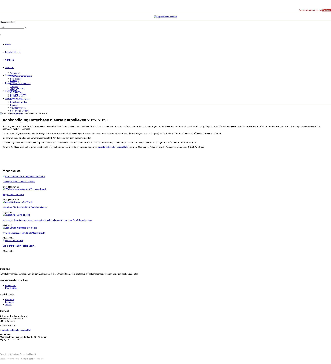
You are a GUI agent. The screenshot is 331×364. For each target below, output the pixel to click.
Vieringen (9, 60)
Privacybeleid (13, 359)
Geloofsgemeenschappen (21, 76)
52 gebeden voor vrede (13, 194)
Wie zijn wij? (15, 73)
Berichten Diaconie (18, 94)
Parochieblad (15, 79)
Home (8, 44)
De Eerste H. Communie (20, 83)
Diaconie (9, 83)
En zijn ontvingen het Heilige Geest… (19, 246)
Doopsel (13, 81)
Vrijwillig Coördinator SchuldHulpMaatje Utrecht (24, 233)
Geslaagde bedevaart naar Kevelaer (19, 181)
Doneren (13, 105)
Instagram (9, 302)
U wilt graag (10, 91)
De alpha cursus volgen (20, 99)
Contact (8, 98)
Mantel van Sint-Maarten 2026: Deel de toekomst (25, 207)
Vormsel (14, 86)
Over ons (9, 67)
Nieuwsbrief (10, 285)
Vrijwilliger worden (18, 108)
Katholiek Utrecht (13, 52)
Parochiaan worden (18, 102)
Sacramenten (11, 75)
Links (2, 359)
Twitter (8, 304)
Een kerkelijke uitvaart (19, 111)
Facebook (9, 299)
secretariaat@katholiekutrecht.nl (112, 147)
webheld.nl (39, 359)
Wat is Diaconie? (17, 88)
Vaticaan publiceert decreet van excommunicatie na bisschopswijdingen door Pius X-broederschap (47, 220)
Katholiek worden (17, 96)
